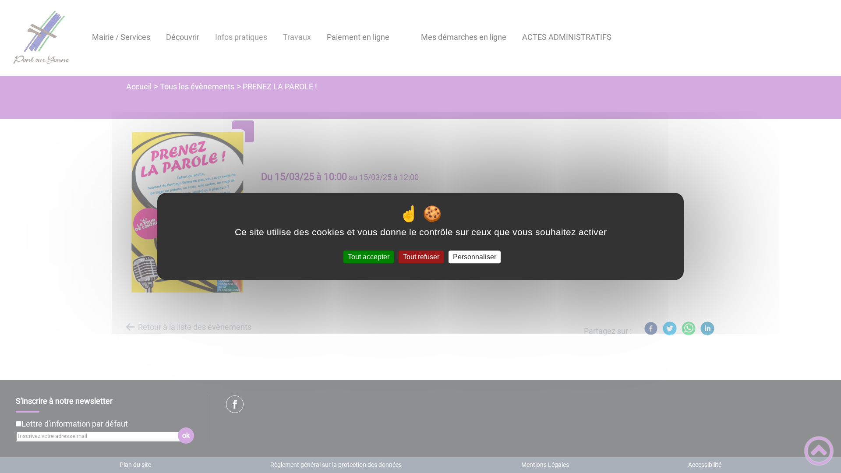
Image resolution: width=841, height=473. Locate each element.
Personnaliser (474, 257)
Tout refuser (421, 257)
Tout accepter (368, 257)
